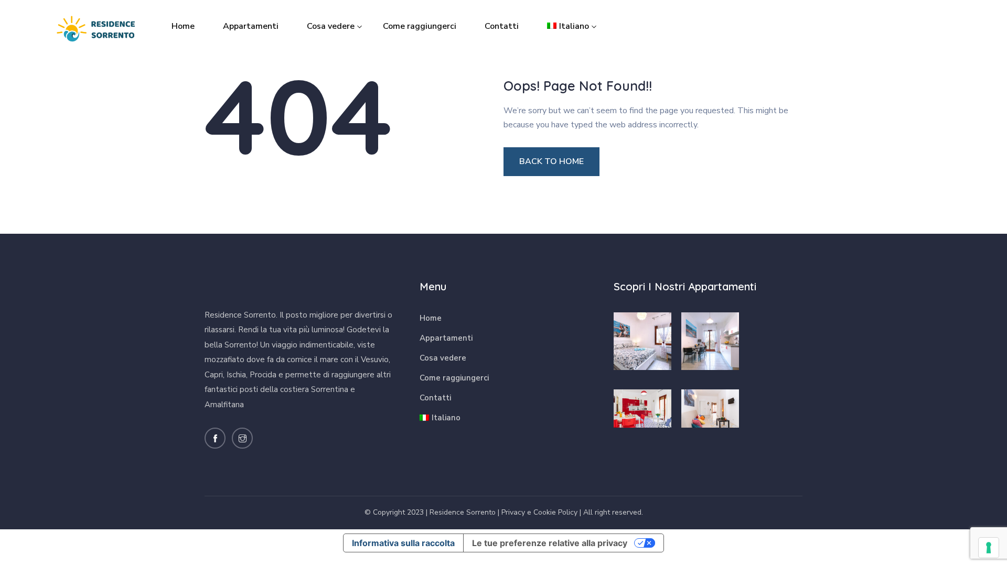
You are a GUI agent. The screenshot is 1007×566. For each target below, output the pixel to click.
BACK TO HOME (551, 161)
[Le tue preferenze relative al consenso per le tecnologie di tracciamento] (989, 548)
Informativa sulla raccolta (403, 543)
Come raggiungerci (419, 26)
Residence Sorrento (463, 512)
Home (183, 26)
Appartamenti (250, 26)
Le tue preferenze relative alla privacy (549, 543)
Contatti (502, 26)
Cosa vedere (331, 26)
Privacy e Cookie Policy (539, 512)
